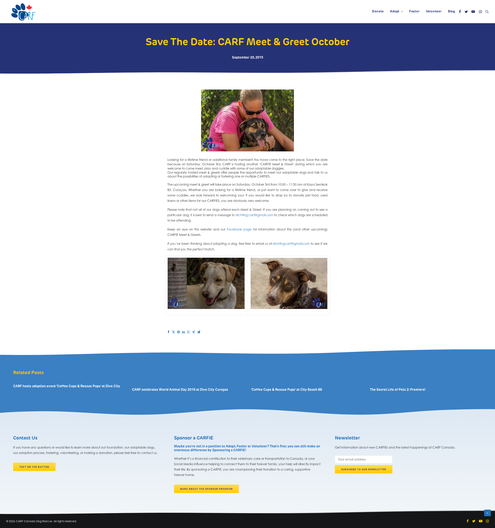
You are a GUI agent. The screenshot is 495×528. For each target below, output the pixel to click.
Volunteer (434, 11)
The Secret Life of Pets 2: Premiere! (398, 390)
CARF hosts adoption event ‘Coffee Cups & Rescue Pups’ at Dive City (66, 386)
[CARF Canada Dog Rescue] (23, 11)
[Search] (486, 11)
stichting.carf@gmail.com (254, 215)
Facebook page (239, 229)
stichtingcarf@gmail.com (291, 244)
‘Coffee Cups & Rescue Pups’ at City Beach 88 (286, 390)
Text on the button (34, 466)
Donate (378, 11)
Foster (414, 11)
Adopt (394, 11)
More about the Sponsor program (206, 488)
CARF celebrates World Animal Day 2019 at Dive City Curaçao (180, 390)
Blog (451, 11)
